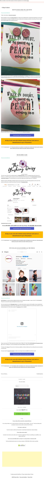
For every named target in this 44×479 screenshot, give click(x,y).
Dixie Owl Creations (12, 15)
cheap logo (19, 306)
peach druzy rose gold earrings (19, 75)
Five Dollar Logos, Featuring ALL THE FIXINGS (22, 248)
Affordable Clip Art (14, 304)
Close (28, 0)
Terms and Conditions (23, 477)
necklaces (27, 75)
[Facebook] (23, 410)
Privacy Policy (30, 477)
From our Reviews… (4, 373)
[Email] (19, 410)
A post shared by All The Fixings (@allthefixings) (17, 340)
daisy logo (34, 240)
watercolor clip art (15, 148)
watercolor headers (11, 350)
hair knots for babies (34, 365)
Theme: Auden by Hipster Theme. (27, 474)
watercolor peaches (30, 148)
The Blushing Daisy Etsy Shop (6, 223)
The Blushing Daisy (22, 155)
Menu (22, 2)
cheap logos (28, 365)
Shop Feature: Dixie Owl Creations (22, 9)
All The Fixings (3, 300)
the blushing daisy (39, 240)
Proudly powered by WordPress (16, 474)
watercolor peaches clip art (5, 77)
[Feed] (17, 410)
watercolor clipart (23, 148)
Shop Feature (6, 240)
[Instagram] (25, 410)
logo (12, 367)
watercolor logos (29, 241)
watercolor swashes (31, 367)
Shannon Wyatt (14, 17)
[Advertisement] (22, 459)
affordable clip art (15, 240)
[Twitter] (21, 410)
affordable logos (29, 240)
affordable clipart (22, 240)
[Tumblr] (27, 410)
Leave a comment (25, 10)
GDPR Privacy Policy (15, 477)
